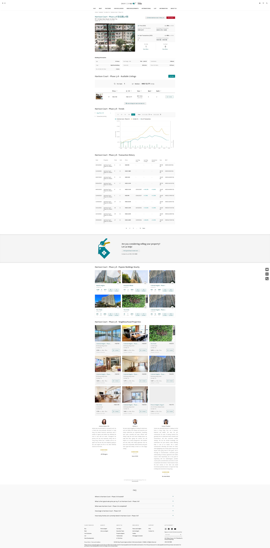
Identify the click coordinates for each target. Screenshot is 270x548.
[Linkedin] (172, 529)
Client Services (89, 525)
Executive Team (120, 531)
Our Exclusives (87, 533)
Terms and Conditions (95, 542)
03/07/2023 (99, 177)
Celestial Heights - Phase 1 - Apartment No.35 (104, 374)
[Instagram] (166, 529)
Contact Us (151, 531)
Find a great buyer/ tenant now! (130, 250)
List (85, 535)
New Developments (89, 538)
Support (151, 525)
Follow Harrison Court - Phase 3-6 (156, 17)
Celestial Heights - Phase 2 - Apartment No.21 (131, 374)
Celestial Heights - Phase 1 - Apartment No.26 (104, 344)
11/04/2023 (99, 201)
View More (145, 49)
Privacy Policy (87, 542)
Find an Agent (103, 528)
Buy (85, 528)
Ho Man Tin (107, 12)
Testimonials (119, 535)
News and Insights (136, 528)
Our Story (118, 528)
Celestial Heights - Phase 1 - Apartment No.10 (131, 344)
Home (96, 12)
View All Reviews (135, 481)
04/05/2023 (99, 189)
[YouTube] (175, 529)
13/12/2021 (99, 207)
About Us (119, 525)
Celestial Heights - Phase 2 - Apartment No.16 (158, 374)
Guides (134, 533)
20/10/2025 (99, 165)
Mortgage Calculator (137, 535)
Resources (135, 525)
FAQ (149, 528)
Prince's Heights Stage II (157, 405)
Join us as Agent (104, 531)
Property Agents (120, 533)
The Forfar (153, 344)
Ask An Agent (135, 531)
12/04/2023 (99, 195)
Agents (102, 525)
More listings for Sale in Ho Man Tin (135, 103)
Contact (171, 17)
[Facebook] (169, 529)
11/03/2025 (99, 171)
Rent (85, 531)
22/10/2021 (99, 214)
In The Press (119, 538)
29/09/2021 (99, 220)
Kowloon (101, 12)
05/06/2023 (99, 183)
